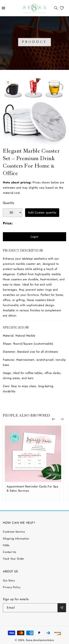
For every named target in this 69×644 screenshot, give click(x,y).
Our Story (9, 580)
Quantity (8, 203)
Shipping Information (16, 538)
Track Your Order (13, 559)
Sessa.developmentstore (40, 640)
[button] (3, 8)
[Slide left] (53, 419)
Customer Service (14, 532)
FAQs (6, 545)
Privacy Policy (11, 587)
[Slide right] (62, 419)
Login (35, 237)
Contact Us (9, 552)
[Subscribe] (62, 607)
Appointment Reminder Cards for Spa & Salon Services (32, 488)
